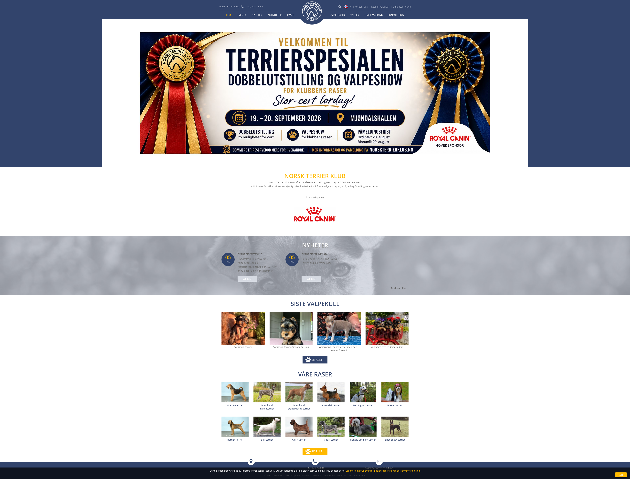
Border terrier (235, 439)
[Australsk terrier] (331, 392)
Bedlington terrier (363, 405)
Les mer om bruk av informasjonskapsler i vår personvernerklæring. (382, 470)
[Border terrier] (235, 426)
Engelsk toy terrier (395, 439)
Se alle (317, 360)
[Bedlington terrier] (363, 392)
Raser (290, 15)
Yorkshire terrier (243, 347)
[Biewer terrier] (395, 392)
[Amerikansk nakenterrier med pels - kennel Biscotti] (339, 328)
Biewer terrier (395, 405)
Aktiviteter (275, 15)
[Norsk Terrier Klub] (312, 12)
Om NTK (241, 15)
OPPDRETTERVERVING (250, 254)
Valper (354, 15)
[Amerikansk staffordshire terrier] (299, 392)
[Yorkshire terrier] (243, 328)
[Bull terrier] (267, 426)
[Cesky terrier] (331, 426)
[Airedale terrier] (235, 392)
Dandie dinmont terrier (363, 439)
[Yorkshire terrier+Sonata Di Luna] (291, 328)
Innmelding (396, 15)
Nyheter (257, 15)
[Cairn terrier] (299, 426)
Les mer (247, 278)
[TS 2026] (315, 92)
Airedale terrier (235, 405)
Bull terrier (267, 439)
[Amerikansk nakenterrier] (267, 392)
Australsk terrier (331, 405)
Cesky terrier (331, 439)
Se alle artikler (398, 288)
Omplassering (374, 15)
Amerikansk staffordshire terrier (299, 407)
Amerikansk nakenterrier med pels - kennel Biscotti (339, 348)
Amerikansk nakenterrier (267, 407)
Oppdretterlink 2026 (314, 254)
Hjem (228, 15)
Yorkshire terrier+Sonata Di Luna (291, 347)
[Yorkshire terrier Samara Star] (387, 328)
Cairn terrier (299, 439)
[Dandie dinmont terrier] (363, 426)
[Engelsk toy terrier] (395, 426)
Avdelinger (337, 15)
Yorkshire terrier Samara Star (387, 347)
